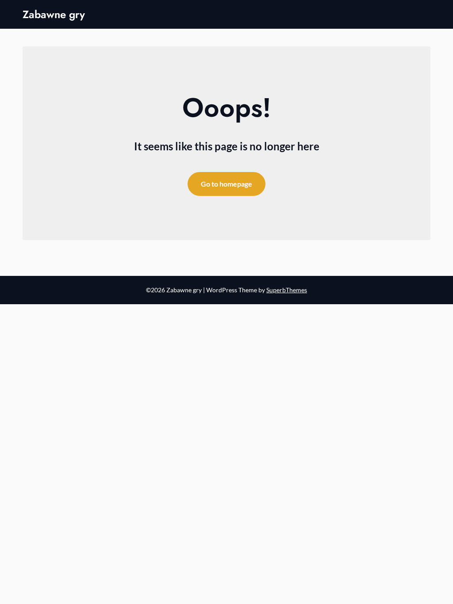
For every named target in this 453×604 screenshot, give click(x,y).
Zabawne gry (54, 14)
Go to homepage (226, 184)
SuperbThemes (286, 290)
